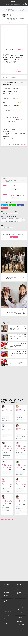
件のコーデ (9, 448)
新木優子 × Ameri (11, 218)
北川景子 (4, 498)
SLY (23, 220)
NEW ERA (23, 436)
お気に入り (10, 22)
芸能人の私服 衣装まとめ (11, 7)
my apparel (4, 490)
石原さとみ (18, 409)
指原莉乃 (18, 445)
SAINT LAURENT (5, 509)
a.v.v (8, 471)
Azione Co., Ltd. (20, 600)
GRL (3, 436)
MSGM (7, 452)
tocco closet (4, 420)
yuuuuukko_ (10, 17)
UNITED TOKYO (5, 457)
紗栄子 (3, 481)
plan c (17, 474)
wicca (9, 472)
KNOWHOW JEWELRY (13, 221)
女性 (9, 19)
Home (5, 608)
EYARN (20, 438)
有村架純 (4, 464)
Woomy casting (7, 592)
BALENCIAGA (19, 434)
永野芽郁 (18, 464)
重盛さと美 (18, 428)
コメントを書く (14, 69)
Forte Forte (22, 419)
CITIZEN (7, 510)
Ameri (2, 221)
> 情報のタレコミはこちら (19, 71)
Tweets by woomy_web (7, 519)
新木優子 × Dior (19, 220)
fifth (17, 438)
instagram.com (22, 144)
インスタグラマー (5, 4)
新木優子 (20, 7)
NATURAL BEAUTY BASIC (21, 511)
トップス (13, 194)
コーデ (11, 4)
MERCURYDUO (5, 417)
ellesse (20, 474)
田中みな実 (4, 409)
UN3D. (17, 421)
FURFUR (23, 453)
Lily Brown (18, 415)
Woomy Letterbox (20, 596)
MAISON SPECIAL (19, 490)
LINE (13, 205)
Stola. (17, 513)
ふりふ (17, 491)
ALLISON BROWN (5, 491)
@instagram (19, 621)
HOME (2, 7)
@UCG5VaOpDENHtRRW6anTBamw (16, 18)
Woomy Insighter (20, 584)
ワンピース (13, 185)
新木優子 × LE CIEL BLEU (6, 213)
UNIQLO (3, 434)
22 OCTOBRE (4, 472)
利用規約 (5, 623)
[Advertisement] (14, 162)
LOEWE (7, 434)
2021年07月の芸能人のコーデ (7, 227)
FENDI (3, 452)
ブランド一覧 (6, 615)
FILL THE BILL (22, 491)
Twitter (5, 205)
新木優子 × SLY (4, 218)
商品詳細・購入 (15, 189)
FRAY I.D (18, 419)
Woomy (13, 2)
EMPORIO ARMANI (6, 455)
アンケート (14, 237)
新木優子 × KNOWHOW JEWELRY (8, 220)
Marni (3, 505)
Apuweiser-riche (19, 508)
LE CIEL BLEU (14, 187)
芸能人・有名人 (17, 4)
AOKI (6, 436)
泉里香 (17, 498)
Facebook (20, 205)
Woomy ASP (6, 584)
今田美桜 (4, 428)
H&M (22, 488)
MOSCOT (18, 436)
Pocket (5, 207)
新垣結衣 (18, 481)
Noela (7, 418)
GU (11, 434)
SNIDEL (6, 221)
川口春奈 (4, 445)
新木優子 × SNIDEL (20, 218)
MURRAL (4, 471)
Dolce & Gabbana (5, 507)
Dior (19, 221)
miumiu (7, 488)
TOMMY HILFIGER (19, 472)
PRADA (17, 471)
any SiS (9, 420)
